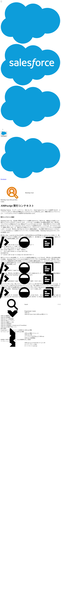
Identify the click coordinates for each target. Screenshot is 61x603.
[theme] (24, 242)
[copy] (15, 216)
